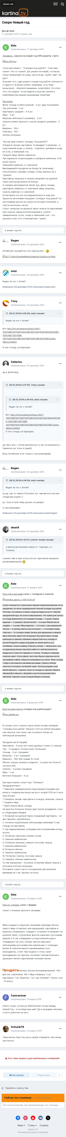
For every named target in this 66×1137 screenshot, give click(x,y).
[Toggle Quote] (7, 313)
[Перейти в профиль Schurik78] (6, 1029)
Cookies (44, 1125)
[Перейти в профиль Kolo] (6, 47)
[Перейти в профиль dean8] (6, 529)
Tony (14, 301)
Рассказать (17, 1075)
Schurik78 (17, 1026)
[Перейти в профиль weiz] (6, 273)
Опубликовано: (27, 49)
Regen (15, 240)
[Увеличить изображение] (9, 61)
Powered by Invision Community (33, 1132)
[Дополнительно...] (60, 47)
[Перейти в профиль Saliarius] (6, 364)
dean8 (15, 527)
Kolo (12, 31)
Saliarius (16, 361)
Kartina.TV (33, 1129)
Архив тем (26, 34)
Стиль (31, 1125)
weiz (14, 271)
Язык (21, 1125)
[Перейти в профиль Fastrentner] (6, 997)
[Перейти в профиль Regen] (6, 242)
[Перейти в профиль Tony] (6, 303)
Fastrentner (18, 995)
